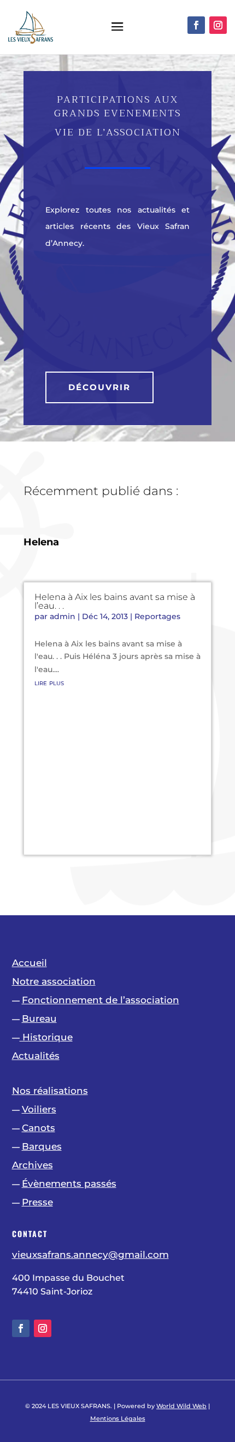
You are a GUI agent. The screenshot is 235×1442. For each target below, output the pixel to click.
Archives (32, 1165)
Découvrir (99, 387)
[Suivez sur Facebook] (196, 25)
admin (62, 616)
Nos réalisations (50, 1090)
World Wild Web (181, 1406)
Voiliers (39, 1109)
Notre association (54, 981)
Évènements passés (69, 1183)
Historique (46, 1037)
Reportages (157, 616)
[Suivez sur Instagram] (218, 25)
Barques (42, 1146)
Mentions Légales (117, 1418)
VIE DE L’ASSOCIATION (118, 132)
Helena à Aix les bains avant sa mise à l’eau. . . (114, 601)
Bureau (39, 1018)
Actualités (36, 1055)
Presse (37, 1202)
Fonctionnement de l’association (100, 999)
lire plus (49, 682)
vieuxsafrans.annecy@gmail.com (90, 1254)
